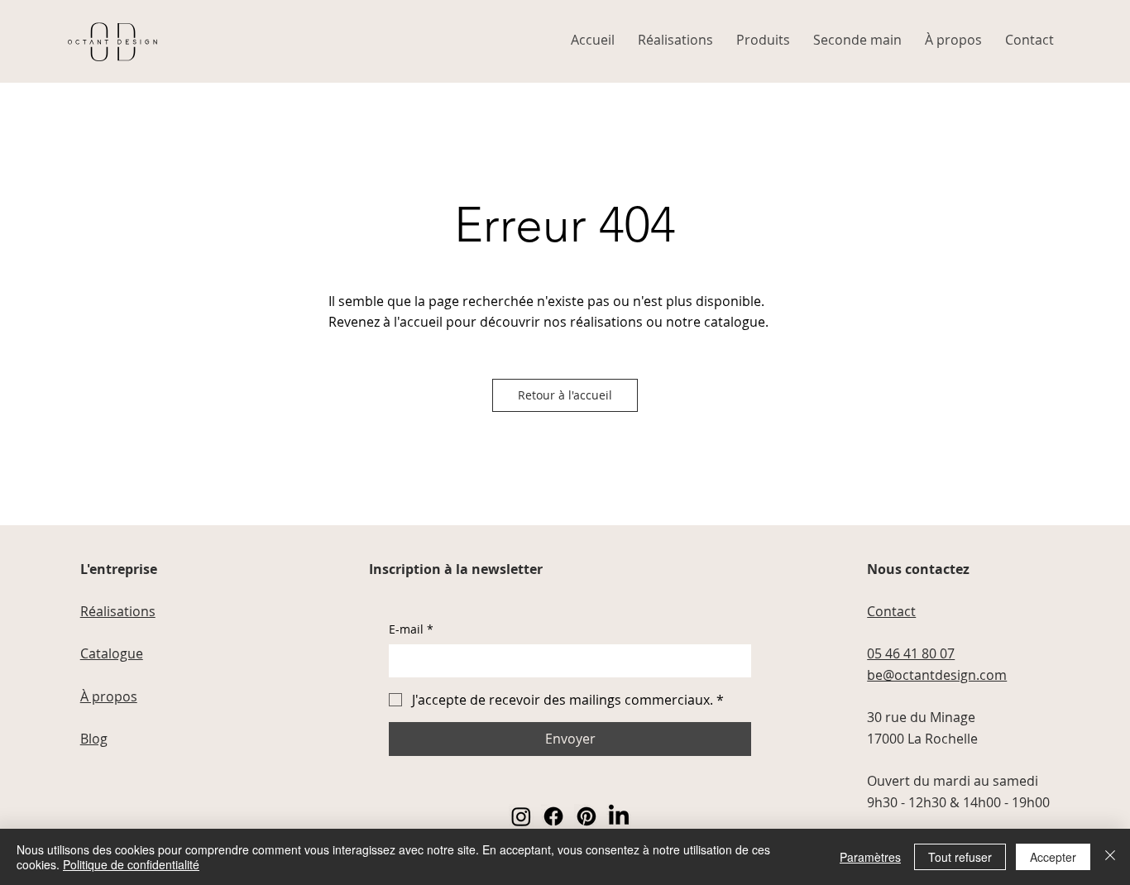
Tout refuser (960, 857)
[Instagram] (521, 816)
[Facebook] (553, 816)
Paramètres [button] (870, 857)
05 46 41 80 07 (911, 653)
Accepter (1053, 857)
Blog (94, 739)
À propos (108, 696)
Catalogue (111, 653)
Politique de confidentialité (131, 864)
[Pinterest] (586, 816)
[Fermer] (1110, 857)
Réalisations (118, 611)
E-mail (411, 629)
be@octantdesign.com (937, 675)
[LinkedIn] (618, 816)
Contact (891, 611)
